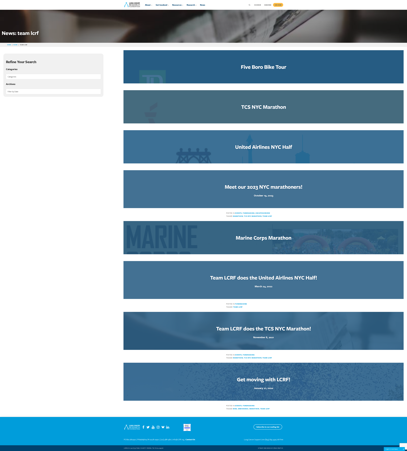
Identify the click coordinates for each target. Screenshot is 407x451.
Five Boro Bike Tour (263, 66)
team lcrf (267, 216)
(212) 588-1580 (165, 439)
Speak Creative (278, 448)
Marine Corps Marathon (263, 237)
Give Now (278, 5)
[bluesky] (163, 427)
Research (191, 4)
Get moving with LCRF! (263, 379)
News (202, 4)
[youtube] (154, 427)
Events (238, 213)
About (148, 4)
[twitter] (148, 427)
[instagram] (159, 427)
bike (235, 408)
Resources (177, 4)
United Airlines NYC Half (263, 146)
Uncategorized (262, 213)
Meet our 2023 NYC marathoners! (263, 186)
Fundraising (249, 213)
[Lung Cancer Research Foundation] (132, 427)
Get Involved (161, 4)
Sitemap (260, 448)
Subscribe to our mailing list (267, 427)
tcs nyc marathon (253, 216)
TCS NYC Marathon (263, 106)
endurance (243, 408)
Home (9, 45)
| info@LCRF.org (178, 439)
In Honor (257, 5)
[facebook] (143, 427)
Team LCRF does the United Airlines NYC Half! (263, 277)
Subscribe (267, 5)
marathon (238, 216)
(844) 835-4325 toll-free (274, 439)
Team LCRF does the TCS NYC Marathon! (263, 328)
